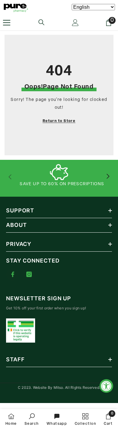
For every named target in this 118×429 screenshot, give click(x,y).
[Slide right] (107, 176)
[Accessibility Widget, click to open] (106, 386)
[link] (32, 419)
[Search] (41, 22)
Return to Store (59, 121)
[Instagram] (29, 274)
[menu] (6, 22)
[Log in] (75, 22)
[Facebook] (12, 274)
